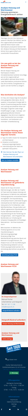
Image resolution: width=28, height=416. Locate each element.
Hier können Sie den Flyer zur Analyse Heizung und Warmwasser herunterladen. (13, 154)
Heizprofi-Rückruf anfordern (11, 310)
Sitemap (14, 404)
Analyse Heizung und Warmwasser (13, 323)
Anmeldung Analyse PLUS (9, 255)
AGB (14, 406)
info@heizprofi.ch (8, 307)
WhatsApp (14, 373)
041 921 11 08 (9, 304)
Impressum (14, 400)
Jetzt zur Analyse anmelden (10, 160)
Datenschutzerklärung (14, 402)
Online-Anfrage (7, 339)
